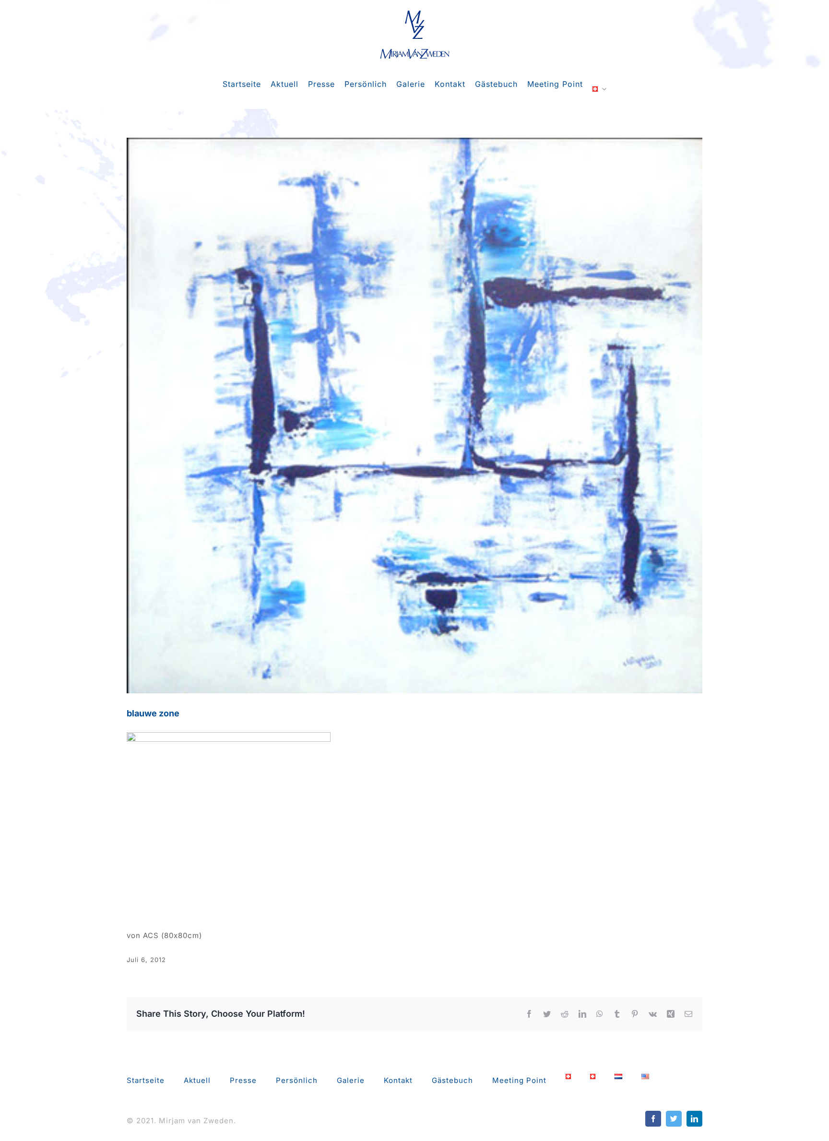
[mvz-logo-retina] (414, 13)
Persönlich (297, 1080)
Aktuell (197, 1080)
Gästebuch (452, 1080)
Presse (243, 1080)
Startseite (146, 1080)
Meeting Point (519, 1080)
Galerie (351, 1080)
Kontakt (398, 1080)
